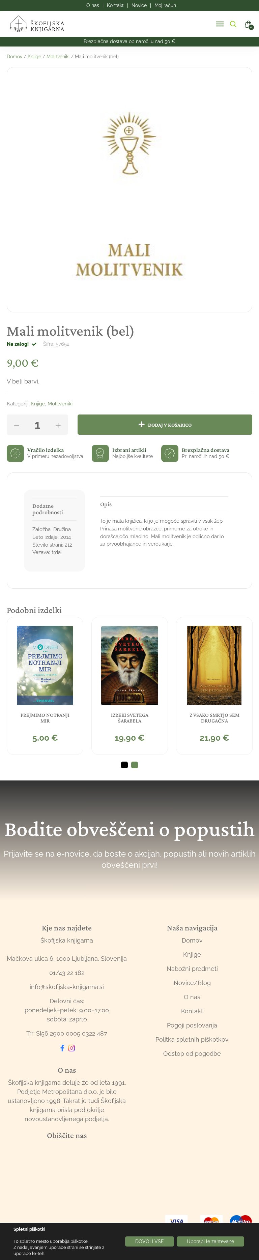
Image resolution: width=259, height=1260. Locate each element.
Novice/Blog (192, 982)
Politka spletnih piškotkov (192, 1039)
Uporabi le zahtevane (210, 1241)
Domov (14, 56)
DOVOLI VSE (149, 1241)
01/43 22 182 (66, 972)
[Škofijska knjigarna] (41, 23)
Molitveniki (58, 56)
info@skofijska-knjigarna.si (67, 986)
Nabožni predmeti (192, 968)
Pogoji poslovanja (192, 1025)
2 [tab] (134, 765)
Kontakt (192, 1011)
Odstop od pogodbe (192, 1053)
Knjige (34, 56)
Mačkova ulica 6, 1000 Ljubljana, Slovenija (67, 958)
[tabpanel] (45, 686)
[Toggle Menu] (220, 24)
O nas (192, 997)
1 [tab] (124, 765)
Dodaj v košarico (170, 425)
